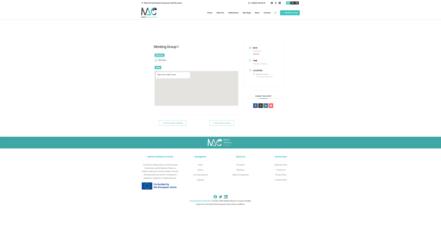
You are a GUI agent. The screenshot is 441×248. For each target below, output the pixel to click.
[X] (276, 3)
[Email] (271, 105)
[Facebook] (272, 3)
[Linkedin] (265, 105)
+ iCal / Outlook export (222, 123)
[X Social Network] (260, 105)
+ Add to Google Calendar (172, 123)
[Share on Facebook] (255, 105)
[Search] (275, 13)
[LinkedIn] (280, 3)
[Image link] (219, 142)
